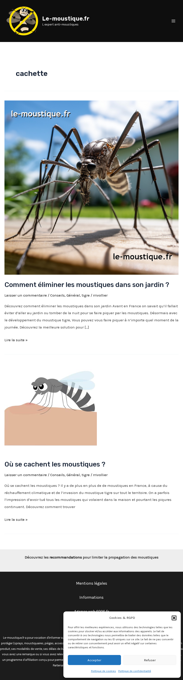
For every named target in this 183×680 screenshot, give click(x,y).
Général (73, 295)
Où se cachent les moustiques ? (54, 464)
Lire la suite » (16, 339)
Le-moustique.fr (65, 18)
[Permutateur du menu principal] (173, 21)
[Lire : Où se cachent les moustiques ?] (50, 408)
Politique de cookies (103, 671)
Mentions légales (91, 583)
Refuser (150, 660)
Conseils (57, 295)
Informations (91, 597)
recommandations (66, 557)
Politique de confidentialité (134, 671)
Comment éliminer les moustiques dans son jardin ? (86, 285)
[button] (174, 618)
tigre (86, 295)
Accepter (94, 660)
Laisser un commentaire (25, 295)
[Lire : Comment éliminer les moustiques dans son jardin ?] (91, 187)
